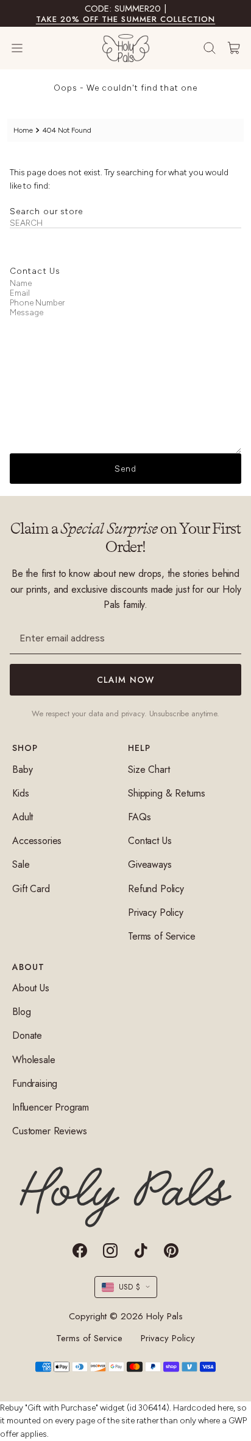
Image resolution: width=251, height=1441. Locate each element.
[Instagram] (110, 1250)
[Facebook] (79, 1250)
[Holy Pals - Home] (125, 48)
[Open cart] (234, 48)
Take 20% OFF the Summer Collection (125, 19)
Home (23, 129)
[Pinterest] (171, 1250)
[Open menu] (29, 48)
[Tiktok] (140, 1250)
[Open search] (209, 48)
